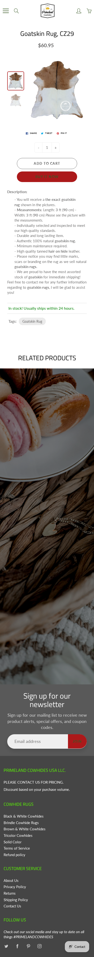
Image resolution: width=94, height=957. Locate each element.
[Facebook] (17, 946)
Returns (10, 893)
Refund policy (14, 855)
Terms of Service (17, 848)
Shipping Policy (16, 900)
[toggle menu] (5, 10)
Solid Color (12, 842)
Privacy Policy (15, 887)
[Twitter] (6, 946)
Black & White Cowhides (24, 816)
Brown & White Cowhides (25, 829)
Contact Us (12, 906)
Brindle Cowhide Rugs (21, 823)
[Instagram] (39, 946)
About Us (11, 880)
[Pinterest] (28, 946)
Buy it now (47, 177)
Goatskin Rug (32, 321)
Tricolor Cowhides (18, 835)
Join (77, 741)
